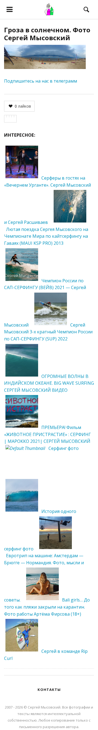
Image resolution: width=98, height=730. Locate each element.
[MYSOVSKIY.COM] (49, 9)
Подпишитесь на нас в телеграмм (40, 81)
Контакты (49, 689)
